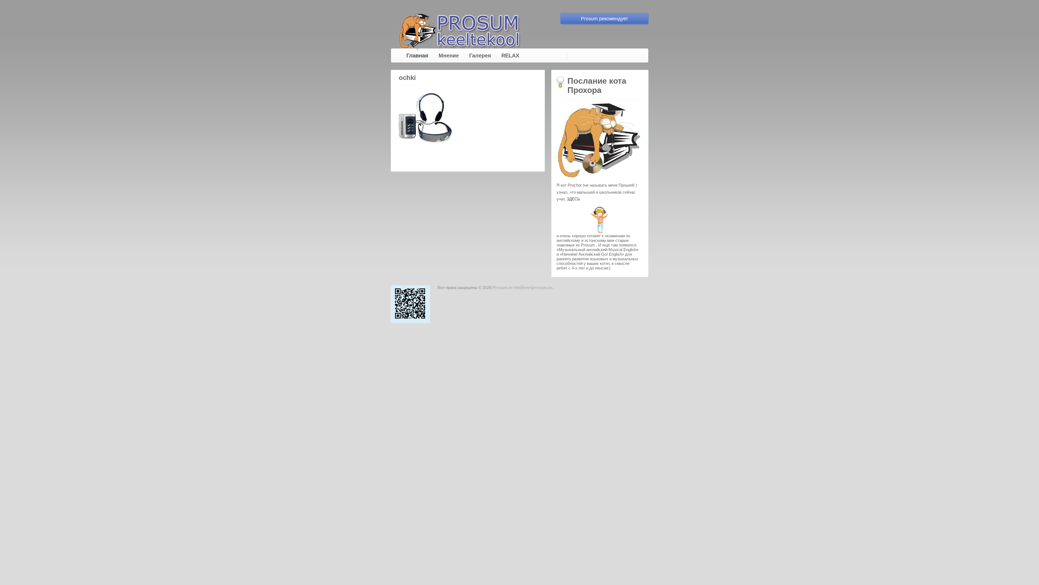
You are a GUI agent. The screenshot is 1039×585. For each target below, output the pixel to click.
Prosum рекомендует (604, 18)
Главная (417, 55)
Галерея (480, 55)
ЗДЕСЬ (573, 199)
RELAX (510, 55)
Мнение (449, 55)
